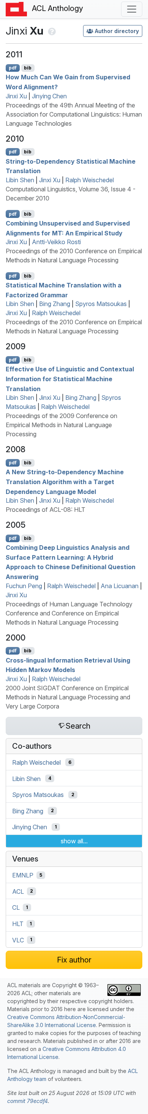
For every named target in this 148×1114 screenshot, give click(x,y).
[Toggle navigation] (131, 9)
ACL (18, 891)
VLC (18, 940)
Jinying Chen (49, 96)
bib (27, 68)
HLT (18, 924)
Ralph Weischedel (89, 180)
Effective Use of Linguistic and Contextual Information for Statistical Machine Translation (70, 378)
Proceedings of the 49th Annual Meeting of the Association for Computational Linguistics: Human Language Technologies (74, 114)
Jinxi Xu (16, 96)
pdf (13, 68)
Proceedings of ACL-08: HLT (45, 509)
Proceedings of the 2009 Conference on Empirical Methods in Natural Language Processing (61, 425)
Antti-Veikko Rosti (56, 242)
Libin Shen (20, 180)
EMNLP (22, 875)
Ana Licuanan (120, 586)
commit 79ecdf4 (27, 1101)
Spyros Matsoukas (101, 304)
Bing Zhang (54, 304)
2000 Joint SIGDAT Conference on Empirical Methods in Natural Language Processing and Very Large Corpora (68, 697)
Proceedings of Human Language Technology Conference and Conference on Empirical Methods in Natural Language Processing (69, 613)
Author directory (117, 31)
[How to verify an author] (51, 30)
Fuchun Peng (24, 586)
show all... (74, 841)
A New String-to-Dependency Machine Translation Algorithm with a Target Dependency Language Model (65, 481)
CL (16, 907)
